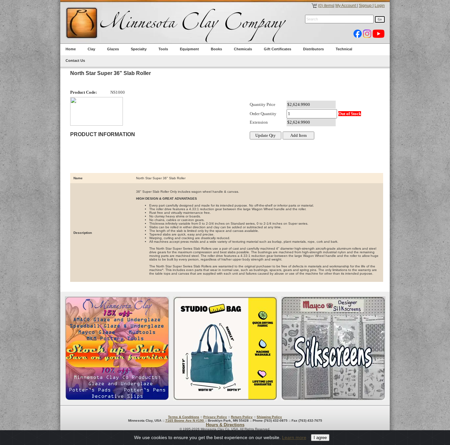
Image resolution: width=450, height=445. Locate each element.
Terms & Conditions (183, 417)
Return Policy (242, 417)
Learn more (294, 437)
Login (380, 5)
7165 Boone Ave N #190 (185, 420)
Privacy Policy (215, 417)
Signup (366, 5)
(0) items (325, 5)
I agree (320, 437)
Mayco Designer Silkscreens (333, 348)
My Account (346, 5)
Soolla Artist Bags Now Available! (225, 348)
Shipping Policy (269, 417)
